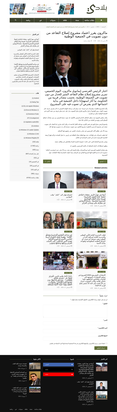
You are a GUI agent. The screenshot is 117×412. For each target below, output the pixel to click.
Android (36, 98)
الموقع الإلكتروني (102, 335)
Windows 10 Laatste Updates (30, 130)
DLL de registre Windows (31, 106)
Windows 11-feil (34, 134)
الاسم (105, 320)
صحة (77, 20)
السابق (102, 161)
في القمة (36, 169)
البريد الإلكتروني (102, 328)
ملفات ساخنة (89, 20)
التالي (48, 161)
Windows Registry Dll (32, 138)
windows (36, 126)
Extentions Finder (33, 114)
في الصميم (36, 165)
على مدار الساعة (34, 153)
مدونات (52, 20)
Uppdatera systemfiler (32, 122)
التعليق (105, 303)
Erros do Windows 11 (32, 110)
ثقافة (65, 20)
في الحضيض (35, 161)
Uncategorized (34, 118)
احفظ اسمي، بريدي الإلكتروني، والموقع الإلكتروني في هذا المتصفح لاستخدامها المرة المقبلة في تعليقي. (77, 343)
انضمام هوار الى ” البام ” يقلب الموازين (28, 50)
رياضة (28, 20)
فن (40, 20)
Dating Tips (35, 102)
